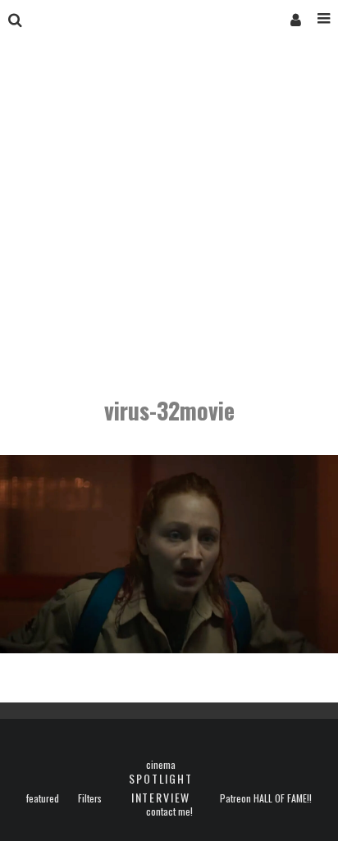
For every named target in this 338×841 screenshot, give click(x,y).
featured (42, 798)
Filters (90, 798)
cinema (161, 765)
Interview (160, 797)
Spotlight (160, 778)
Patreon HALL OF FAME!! (266, 798)
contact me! (169, 811)
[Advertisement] (169, 219)
